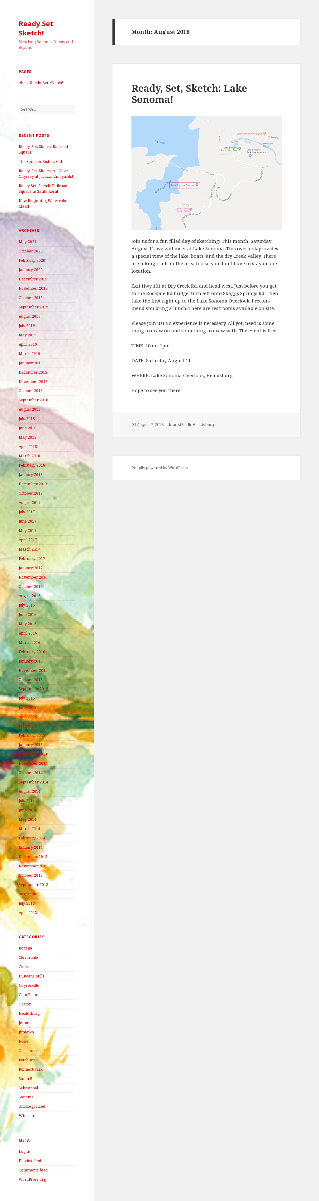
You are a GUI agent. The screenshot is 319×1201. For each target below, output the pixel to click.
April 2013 (28, 912)
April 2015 (28, 716)
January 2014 (31, 847)
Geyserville (29, 985)
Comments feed (33, 1170)
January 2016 (31, 661)
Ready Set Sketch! (36, 28)
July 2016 (27, 605)
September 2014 (33, 782)
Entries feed (30, 1160)
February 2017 (32, 558)
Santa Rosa (29, 1078)
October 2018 (31, 390)
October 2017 (31, 493)
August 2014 (29, 791)
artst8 (178, 424)
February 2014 (32, 838)
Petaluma (27, 1060)
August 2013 (29, 894)
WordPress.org (32, 1179)
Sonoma (26, 1097)
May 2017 (27, 530)
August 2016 (29, 595)
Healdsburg (29, 1013)
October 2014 (31, 772)
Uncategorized (32, 1106)
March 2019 (29, 353)
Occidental (28, 1050)
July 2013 (27, 903)
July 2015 (27, 698)
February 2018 (32, 465)
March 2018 (29, 456)
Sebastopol (28, 1088)
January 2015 (31, 744)
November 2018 (33, 381)
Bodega (25, 948)
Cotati (24, 966)
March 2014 (29, 828)
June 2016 (27, 614)
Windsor (27, 1115)
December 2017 (33, 484)
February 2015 (32, 735)
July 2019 (27, 325)
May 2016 (27, 623)
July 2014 (27, 800)
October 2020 (31, 251)
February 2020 (32, 260)
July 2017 (27, 512)
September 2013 (33, 884)
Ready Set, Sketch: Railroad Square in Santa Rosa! (43, 188)
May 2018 (27, 437)
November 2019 (33, 288)
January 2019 (31, 363)
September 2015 (33, 688)
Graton (25, 1004)
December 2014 (33, 754)
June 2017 (27, 521)
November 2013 (33, 866)
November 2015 (33, 670)
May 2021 (27, 241)
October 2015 (31, 679)
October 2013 (31, 875)
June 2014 (27, 810)
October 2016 (31, 586)
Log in (24, 1151)
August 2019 (29, 316)
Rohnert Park (31, 1069)
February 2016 (32, 651)
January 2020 (31, 269)
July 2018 (27, 418)
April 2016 (28, 633)
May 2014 (27, 819)
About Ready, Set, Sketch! (41, 82)
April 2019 (28, 344)
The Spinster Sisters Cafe (41, 161)
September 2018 (33, 400)
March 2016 (29, 642)
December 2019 (33, 279)
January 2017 (31, 567)
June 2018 (27, 428)
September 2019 (33, 307)
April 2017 (28, 540)
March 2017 (29, 549)
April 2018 (28, 446)
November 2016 (33, 577)
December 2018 (33, 372)
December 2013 (33, 856)
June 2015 (27, 707)
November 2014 (33, 763)
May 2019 (27, 335)
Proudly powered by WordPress (159, 467)
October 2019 (31, 297)
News (24, 1041)
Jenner (25, 1022)
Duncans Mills (31, 976)
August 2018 (29, 409)
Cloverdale (28, 957)
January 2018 (31, 474)
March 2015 (29, 726)
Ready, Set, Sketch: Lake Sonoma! (189, 93)
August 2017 (29, 502)
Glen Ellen (28, 994)
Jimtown (26, 1032)
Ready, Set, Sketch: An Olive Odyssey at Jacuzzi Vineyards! (46, 173)
